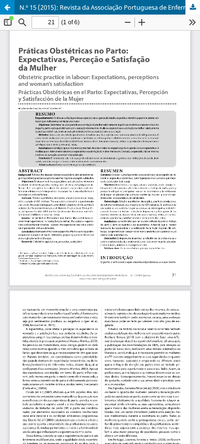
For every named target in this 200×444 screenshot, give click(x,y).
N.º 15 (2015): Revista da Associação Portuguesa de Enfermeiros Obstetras (109, 7)
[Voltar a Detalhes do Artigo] (7, 7)
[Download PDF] (192, 7)
